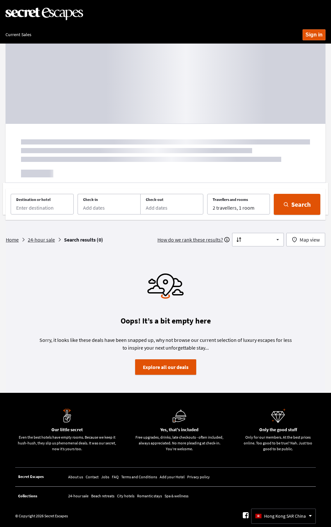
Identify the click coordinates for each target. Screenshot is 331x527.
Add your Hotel (172, 476)
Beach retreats (102, 495)
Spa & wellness (176, 495)
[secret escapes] (44, 14)
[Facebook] (246, 515)
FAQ (115, 476)
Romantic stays (149, 495)
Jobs (105, 476)
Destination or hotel (33, 199)
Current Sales (18, 34)
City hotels (125, 495)
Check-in (90, 199)
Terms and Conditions (139, 476)
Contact (92, 476)
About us (75, 476)
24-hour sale (78, 495)
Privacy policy (198, 476)
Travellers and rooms (230, 199)
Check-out (155, 199)
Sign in (314, 34)
